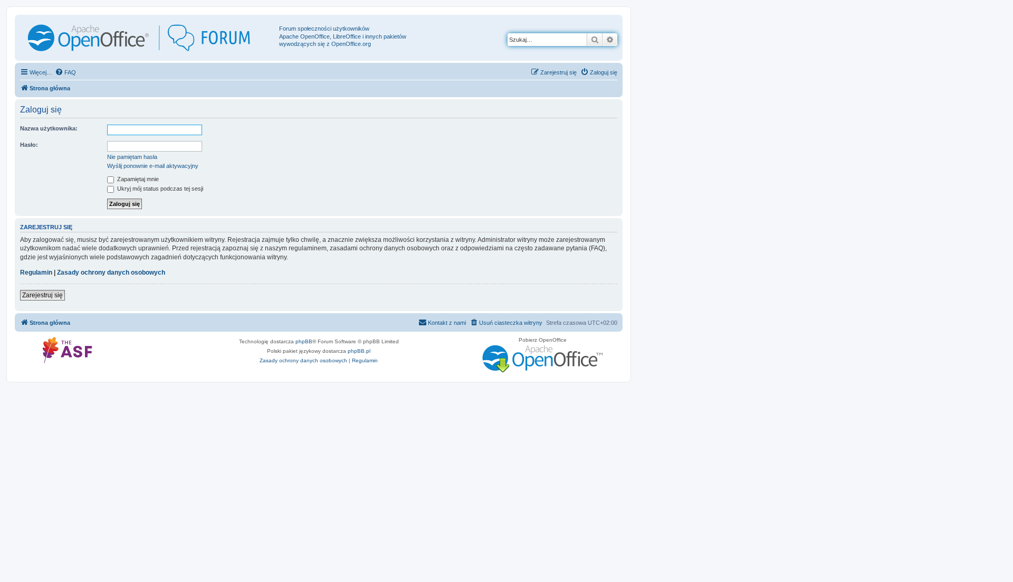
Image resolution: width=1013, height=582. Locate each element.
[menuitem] (65, 72)
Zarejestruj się (42, 295)
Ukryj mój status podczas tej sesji (159, 188)
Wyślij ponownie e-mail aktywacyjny (152, 166)
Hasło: (29, 145)
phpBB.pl (359, 351)
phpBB (303, 341)
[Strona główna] (148, 37)
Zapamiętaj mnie (137, 179)
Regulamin (36, 272)
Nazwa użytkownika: (49, 128)
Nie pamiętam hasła (132, 157)
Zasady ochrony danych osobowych (111, 272)
